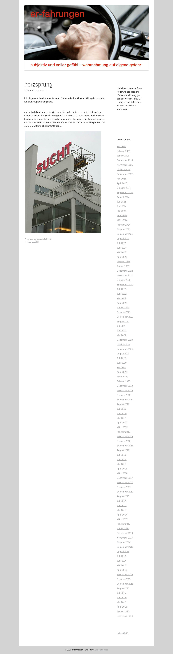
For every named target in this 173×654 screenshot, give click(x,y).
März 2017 (122, 519)
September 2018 (125, 445)
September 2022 (125, 284)
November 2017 (125, 482)
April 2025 (122, 183)
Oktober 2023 (123, 229)
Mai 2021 (121, 335)
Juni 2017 (122, 505)
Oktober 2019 (123, 395)
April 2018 (122, 468)
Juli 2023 (121, 243)
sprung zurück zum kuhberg (39, 239)
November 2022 (125, 275)
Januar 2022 (123, 307)
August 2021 (123, 321)
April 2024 (122, 215)
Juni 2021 (122, 330)
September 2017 (125, 491)
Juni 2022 (122, 294)
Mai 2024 (121, 211)
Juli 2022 (121, 289)
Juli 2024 (121, 201)
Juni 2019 (122, 413)
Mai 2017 (121, 510)
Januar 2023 (123, 266)
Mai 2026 (121, 146)
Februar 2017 (123, 524)
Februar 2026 (123, 151)
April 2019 (122, 422)
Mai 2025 (121, 178)
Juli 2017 (121, 501)
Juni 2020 (122, 363)
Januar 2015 (123, 611)
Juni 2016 (122, 561)
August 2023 (123, 238)
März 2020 (122, 376)
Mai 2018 (121, 464)
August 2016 (123, 551)
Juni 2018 (122, 459)
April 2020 (122, 372)
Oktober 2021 (123, 312)
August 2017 (123, 496)
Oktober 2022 (123, 280)
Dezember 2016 (125, 533)
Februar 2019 (123, 432)
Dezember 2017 (125, 478)
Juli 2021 (121, 326)
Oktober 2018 (123, 441)
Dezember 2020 (125, 340)
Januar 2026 (123, 155)
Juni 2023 (122, 248)
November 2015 (125, 574)
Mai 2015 (121, 602)
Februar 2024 (123, 225)
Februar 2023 (123, 261)
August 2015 (123, 588)
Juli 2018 (121, 455)
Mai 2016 (121, 565)
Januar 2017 (123, 528)
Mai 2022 (121, 298)
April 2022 (122, 303)
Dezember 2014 (125, 616)
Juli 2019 (121, 409)
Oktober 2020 (123, 344)
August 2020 (123, 353)
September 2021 (125, 317)
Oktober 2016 (123, 542)
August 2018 (123, 450)
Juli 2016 (121, 556)
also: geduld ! (33, 242)
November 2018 (125, 436)
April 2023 (122, 257)
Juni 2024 (122, 206)
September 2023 (125, 234)
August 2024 (123, 197)
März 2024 (122, 220)
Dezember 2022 (125, 271)
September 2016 (125, 547)
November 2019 (125, 390)
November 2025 (125, 165)
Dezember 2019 (125, 386)
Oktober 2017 (123, 487)
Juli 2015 (121, 593)
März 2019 (122, 427)
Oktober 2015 (123, 579)
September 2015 (125, 584)
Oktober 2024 (123, 188)
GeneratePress (101, 650)
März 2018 (122, 473)
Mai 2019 (121, 418)
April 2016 (122, 570)
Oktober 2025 (123, 169)
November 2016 (125, 537)
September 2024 (125, 192)
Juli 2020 (121, 358)
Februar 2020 (123, 381)
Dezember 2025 (125, 160)
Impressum (122, 633)
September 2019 (125, 399)
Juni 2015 (122, 597)
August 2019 (123, 404)
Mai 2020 (121, 367)
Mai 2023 (121, 252)
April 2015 (122, 607)
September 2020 (125, 349)
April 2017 (122, 514)
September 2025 (125, 174)
